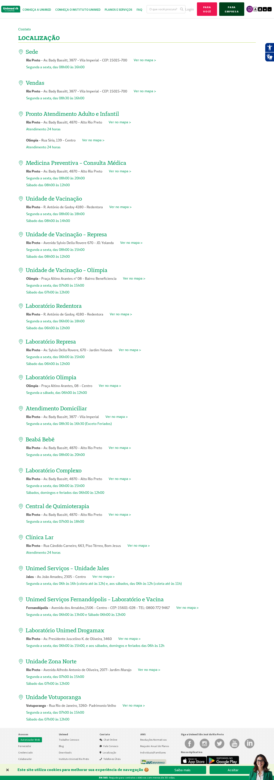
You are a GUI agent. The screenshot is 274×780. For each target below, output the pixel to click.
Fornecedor (24, 746)
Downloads (65, 752)
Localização (109, 752)
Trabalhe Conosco (69, 739)
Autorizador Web (30, 739)
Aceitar (233, 770)
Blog (61, 746)
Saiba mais (182, 770)
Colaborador (25, 759)
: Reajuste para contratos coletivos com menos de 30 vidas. (137, 777)
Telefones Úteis (112, 759)
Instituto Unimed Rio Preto (74, 759)
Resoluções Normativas (153, 739)
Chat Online (110, 739)
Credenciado (25, 752)
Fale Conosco (110, 746)
